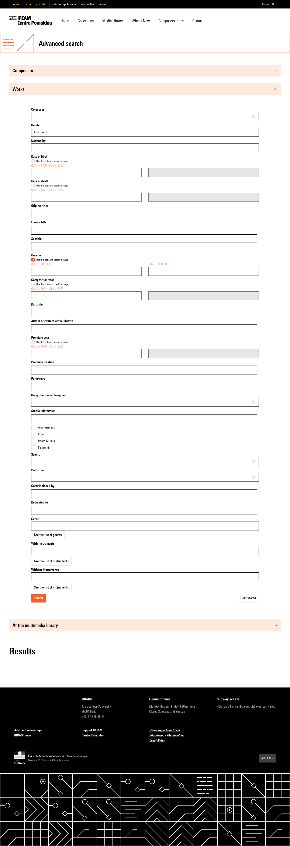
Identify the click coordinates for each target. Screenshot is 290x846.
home (65, 20)
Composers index (171, 20)
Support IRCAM (92, 730)
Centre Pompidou (93, 735)
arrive (102, 4)
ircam (16, 4)
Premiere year (40, 337)
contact (198, 20)
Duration (36, 255)
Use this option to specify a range (52, 161)
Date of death (40, 181)
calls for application (64, 4)
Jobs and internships (28, 730)
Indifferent (40, 132)
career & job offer (36, 4)
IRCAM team (22, 735)
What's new (141, 20)
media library (112, 20)
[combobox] (145, 116)
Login (265, 4)
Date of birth (39, 156)
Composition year (42, 280)
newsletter (87, 4)
